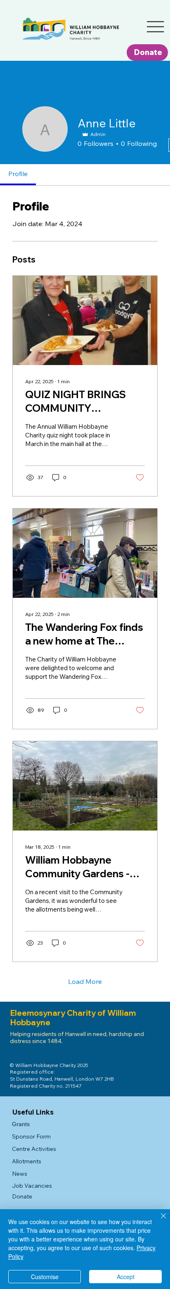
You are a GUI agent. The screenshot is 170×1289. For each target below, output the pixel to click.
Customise (45, 1276)
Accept (126, 1276)
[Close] (158, 1221)
